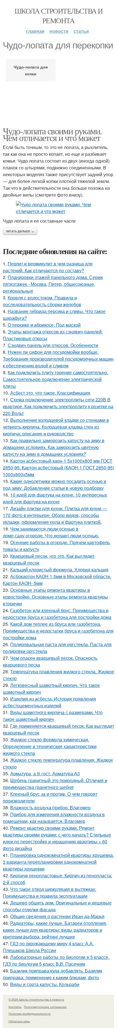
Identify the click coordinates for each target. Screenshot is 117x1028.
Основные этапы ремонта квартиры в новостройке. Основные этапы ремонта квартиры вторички (55, 597)
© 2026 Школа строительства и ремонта (36, 999)
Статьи (81, 31)
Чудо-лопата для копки (31, 70)
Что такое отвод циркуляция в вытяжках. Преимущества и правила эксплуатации (49, 892)
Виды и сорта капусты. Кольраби (44, 984)
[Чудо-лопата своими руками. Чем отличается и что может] (58, 208)
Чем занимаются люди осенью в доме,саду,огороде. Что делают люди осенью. (51, 532)
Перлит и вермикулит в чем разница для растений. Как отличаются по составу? (48, 267)
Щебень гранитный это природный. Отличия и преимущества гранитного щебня (55, 783)
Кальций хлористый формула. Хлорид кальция (59, 569)
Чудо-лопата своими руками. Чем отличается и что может (52, 134)
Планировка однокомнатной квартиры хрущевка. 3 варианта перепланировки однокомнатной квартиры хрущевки (58, 862)
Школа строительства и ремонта (58, 15)
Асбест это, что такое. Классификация (50, 393)
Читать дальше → (20, 231)
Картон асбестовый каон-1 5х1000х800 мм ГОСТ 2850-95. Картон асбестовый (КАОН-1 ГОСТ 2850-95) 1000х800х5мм (58, 467)
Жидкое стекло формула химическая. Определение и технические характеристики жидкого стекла (50, 746)
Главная (35, 31)
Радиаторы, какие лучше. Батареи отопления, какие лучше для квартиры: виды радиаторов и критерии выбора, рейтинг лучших (55, 930)
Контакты (15, 1007)
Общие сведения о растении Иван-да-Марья (57, 916)
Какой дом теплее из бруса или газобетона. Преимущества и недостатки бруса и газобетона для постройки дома (58, 631)
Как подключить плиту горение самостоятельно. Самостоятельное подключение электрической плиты (55, 379)
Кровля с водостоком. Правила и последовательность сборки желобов (42, 301)
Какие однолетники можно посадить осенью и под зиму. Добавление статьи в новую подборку (54, 484)
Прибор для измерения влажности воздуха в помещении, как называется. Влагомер (54, 817)
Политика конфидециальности (30, 1014)
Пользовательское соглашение (45, 1007)
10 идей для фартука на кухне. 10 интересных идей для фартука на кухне (55, 498)
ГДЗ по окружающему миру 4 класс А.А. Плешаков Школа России (48, 946)
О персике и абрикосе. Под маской (44, 325)
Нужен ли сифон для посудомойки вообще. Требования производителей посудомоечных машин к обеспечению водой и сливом (58, 359)
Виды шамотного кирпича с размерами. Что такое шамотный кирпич (53, 715)
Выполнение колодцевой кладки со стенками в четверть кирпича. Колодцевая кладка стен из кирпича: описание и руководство (56, 427)
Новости (58, 31)
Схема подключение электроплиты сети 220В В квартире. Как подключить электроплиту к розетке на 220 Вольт (58, 406)
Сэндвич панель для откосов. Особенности (53, 345)
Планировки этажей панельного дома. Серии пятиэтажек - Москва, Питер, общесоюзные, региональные (53, 284)
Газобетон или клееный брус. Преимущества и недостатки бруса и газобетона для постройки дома (57, 613)
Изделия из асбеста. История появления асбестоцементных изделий (49, 702)
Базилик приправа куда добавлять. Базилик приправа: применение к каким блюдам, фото (52, 974)
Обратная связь (19, 1021)
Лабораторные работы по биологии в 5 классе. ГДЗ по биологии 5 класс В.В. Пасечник (56, 960)
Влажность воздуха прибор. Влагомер (50, 807)
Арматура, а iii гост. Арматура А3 (45, 773)
